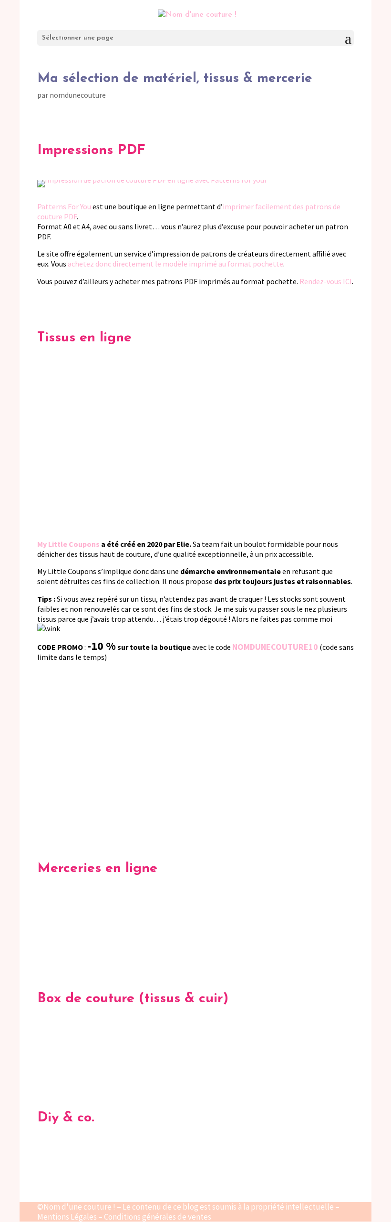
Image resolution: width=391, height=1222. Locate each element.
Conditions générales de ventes (157, 1217)
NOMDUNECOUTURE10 (275, 646)
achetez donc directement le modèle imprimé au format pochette (175, 263)
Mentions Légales (67, 1217)
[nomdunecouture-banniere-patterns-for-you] (152, 180)
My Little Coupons (68, 544)
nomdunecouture (78, 95)
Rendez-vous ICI (325, 281)
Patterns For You (64, 206)
